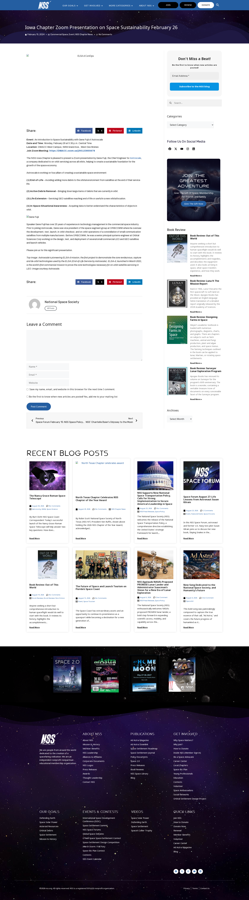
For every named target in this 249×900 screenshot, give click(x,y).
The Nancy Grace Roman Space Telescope (47, 497)
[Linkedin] (193, 149)
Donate (206, 5)
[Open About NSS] (153, 5)
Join (168, 5)
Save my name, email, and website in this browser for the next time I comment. (72, 389)
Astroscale (135, 158)
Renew (188, 5)
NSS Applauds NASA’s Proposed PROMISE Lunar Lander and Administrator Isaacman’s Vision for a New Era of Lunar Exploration (155, 587)
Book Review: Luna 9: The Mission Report (204, 282)
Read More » (196, 275)
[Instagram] (187, 149)
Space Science (52, 509)
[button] (84, 130)
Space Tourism (89, 601)
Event (71, 34)
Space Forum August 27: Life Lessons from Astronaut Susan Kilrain (201, 499)
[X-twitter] (176, 149)
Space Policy (160, 511)
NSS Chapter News (84, 34)
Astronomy (36, 509)
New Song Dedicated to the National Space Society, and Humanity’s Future (199, 587)
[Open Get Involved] (102, 5)
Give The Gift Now (193, 203)
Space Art (190, 601)
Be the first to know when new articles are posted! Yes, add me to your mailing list (72, 396)
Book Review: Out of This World (204, 237)
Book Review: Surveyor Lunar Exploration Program (205, 370)
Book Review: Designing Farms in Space (203, 318)
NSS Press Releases (147, 511)
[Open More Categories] (132, 5)
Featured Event (197, 514)
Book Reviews (37, 598)
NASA (44, 509)
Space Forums (209, 514)
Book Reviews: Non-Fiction (54, 598)
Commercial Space (59, 34)
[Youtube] (181, 149)
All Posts (50, 308)
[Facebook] (169, 149)
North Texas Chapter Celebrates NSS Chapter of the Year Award (97, 499)
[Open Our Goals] (77, 5)
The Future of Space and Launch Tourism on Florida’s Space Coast (101, 588)
